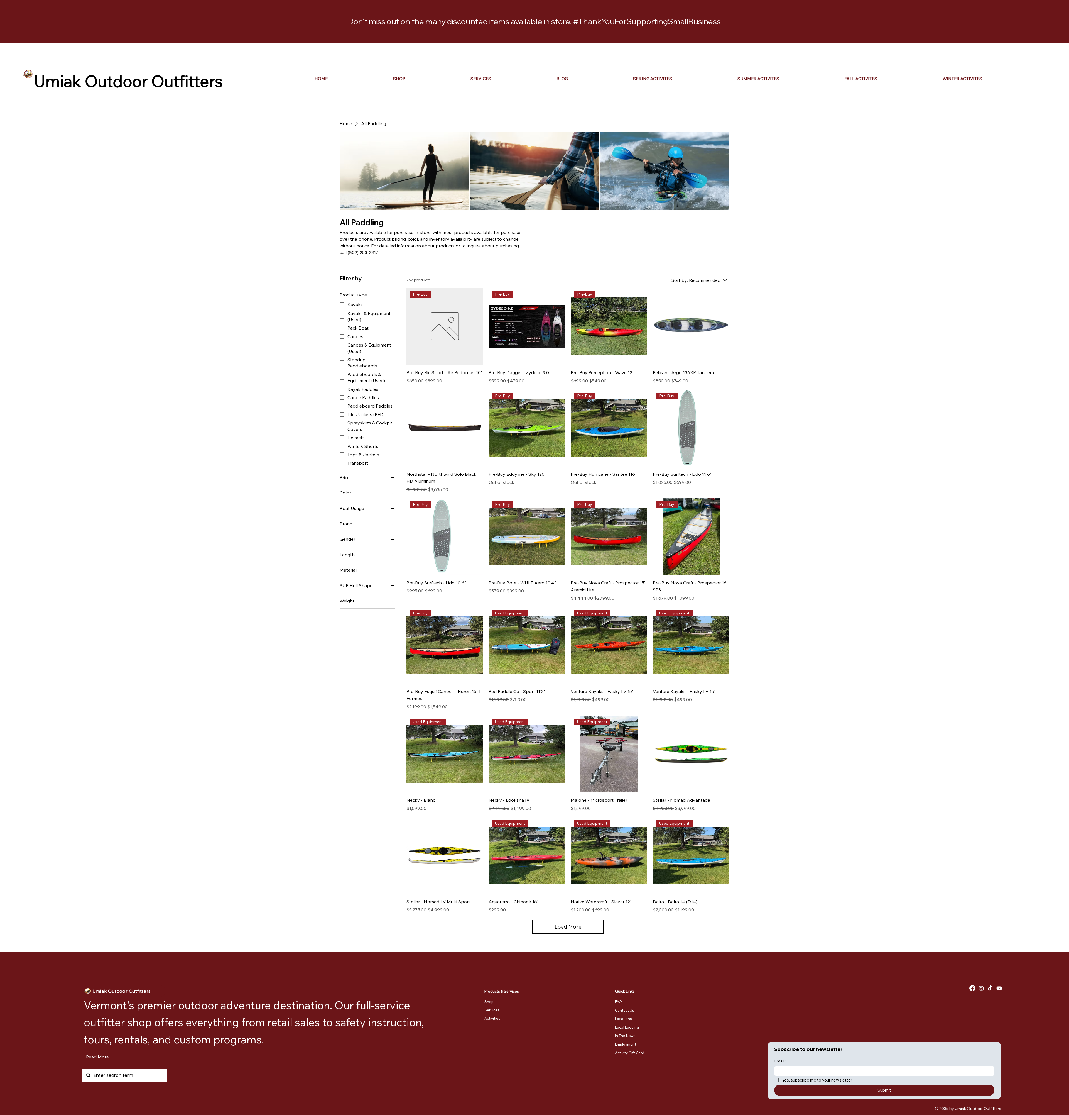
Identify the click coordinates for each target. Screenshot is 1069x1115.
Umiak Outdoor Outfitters (128, 81)
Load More (568, 926)
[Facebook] (972, 988)
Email (780, 1060)
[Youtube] (999, 988)
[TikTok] (990, 988)
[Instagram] (981, 988)
